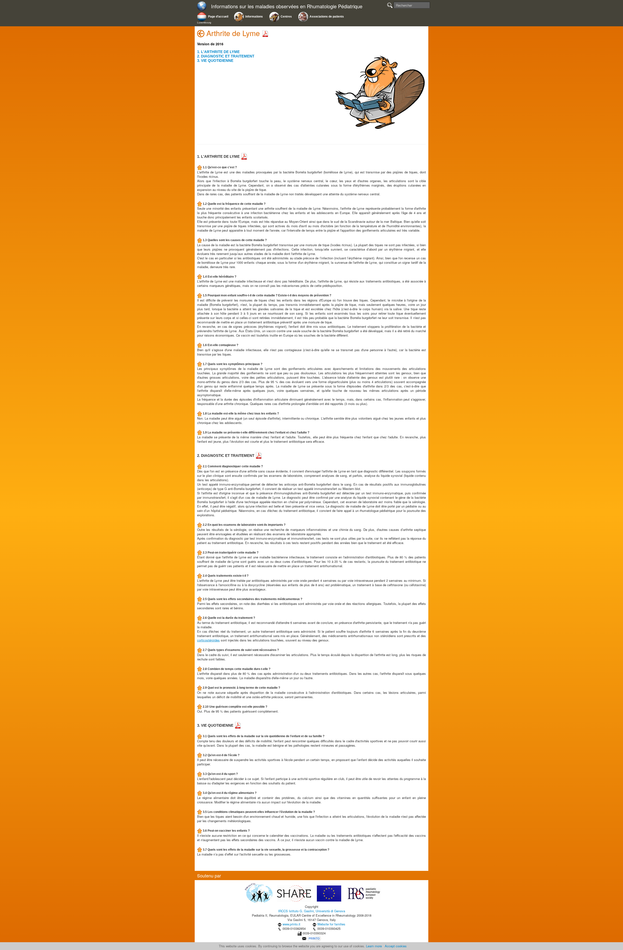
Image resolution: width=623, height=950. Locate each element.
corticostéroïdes (208, 640)
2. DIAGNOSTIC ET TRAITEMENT (225, 56)
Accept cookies (396, 946)
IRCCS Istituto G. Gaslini (296, 911)
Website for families (331, 924)
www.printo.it (291, 924)
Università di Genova (330, 911)
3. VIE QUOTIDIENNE (215, 60)
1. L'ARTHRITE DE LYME (218, 52)
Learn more (374, 946)
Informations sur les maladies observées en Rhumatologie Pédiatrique (286, 6)
